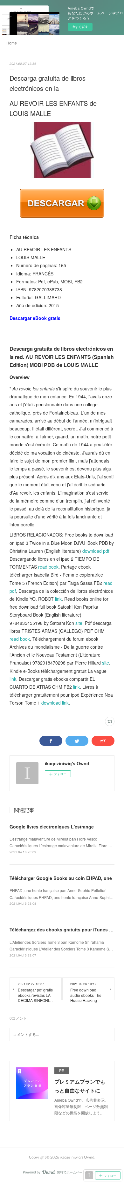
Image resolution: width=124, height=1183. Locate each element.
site (78, 623)
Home (11, 42)
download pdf (95, 551)
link (58, 599)
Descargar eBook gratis (35, 318)
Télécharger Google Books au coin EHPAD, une (61, 878)
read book (48, 567)
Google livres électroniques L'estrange (52, 826)
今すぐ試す (80, 26)
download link (55, 703)
